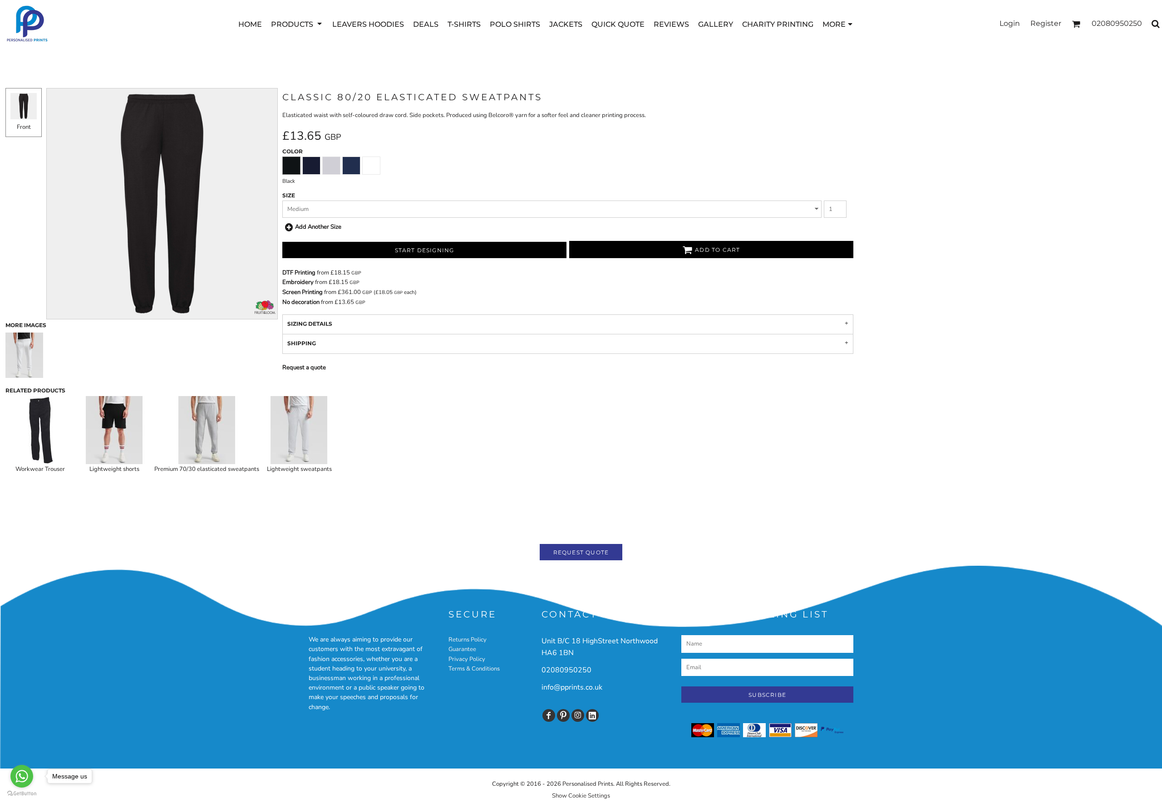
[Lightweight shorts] (114, 430)
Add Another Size (318, 227)
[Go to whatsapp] (21, 776)
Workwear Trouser (40, 469)
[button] (297, 23)
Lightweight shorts (114, 469)
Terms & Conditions (474, 669)
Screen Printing (302, 292)
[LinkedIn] (592, 715)
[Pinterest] (563, 715)
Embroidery (298, 282)
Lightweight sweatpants (299, 469)
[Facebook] (548, 715)
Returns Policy (467, 640)
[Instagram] (577, 715)
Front (24, 127)
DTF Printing (298, 273)
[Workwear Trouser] (39, 430)
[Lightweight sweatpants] (299, 430)
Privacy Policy (466, 659)
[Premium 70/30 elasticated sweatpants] (206, 430)
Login (1010, 23)
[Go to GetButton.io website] (21, 794)
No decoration (301, 302)
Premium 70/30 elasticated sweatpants (206, 469)
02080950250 (566, 670)
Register (1045, 23)
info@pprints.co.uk (572, 687)
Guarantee (462, 649)
